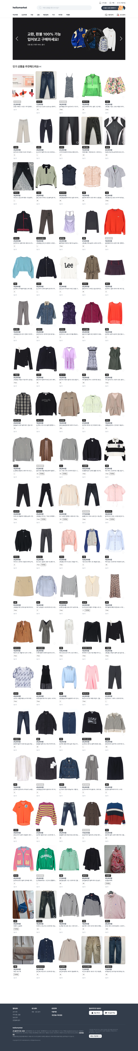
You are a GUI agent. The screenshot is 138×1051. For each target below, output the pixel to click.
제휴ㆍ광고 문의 (36, 1012)
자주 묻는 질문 (16, 1015)
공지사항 (15, 1012)
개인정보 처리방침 (57, 1015)
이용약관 (54, 1012)
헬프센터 (15, 1008)
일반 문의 (15, 1017)
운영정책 (54, 1008)
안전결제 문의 (16, 1020)
